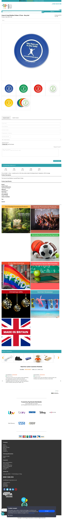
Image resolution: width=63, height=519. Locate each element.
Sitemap (5, 450)
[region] (31, 381)
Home (3, 20)
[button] (2, 381)
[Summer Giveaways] (45, 317)
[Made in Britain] (16, 346)
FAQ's (4, 457)
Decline (47, 514)
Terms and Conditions (7, 462)
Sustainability (6, 467)
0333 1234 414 (56, 4)
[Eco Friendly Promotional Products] (16, 232)
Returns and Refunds (7, 466)
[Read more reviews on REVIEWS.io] (55, 393)
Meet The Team (6, 447)
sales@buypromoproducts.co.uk (10, 480)
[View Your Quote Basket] (59, 9)
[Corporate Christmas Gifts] (16, 317)
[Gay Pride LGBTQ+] (16, 288)
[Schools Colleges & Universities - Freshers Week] (45, 289)
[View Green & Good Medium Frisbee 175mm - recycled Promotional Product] (31, 52)
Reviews (5, 448)
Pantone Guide (6, 456)
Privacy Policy (6, 463)
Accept (47, 511)
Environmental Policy (7, 465)
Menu (52, 11)
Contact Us (5, 451)
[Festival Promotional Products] (45, 232)
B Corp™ (5, 469)
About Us (5, 446)
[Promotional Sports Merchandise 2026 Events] (45, 260)
